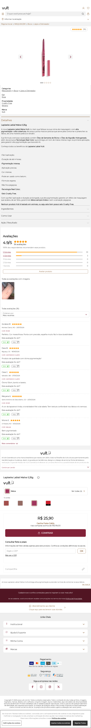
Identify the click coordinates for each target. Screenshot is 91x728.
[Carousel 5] (50, 82)
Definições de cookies (11, 723)
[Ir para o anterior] (20, 57)
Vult (3, 112)
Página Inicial (7, 24)
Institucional (16, 624)
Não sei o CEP (11, 555)
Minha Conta (16, 641)
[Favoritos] (88, 8)
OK (81, 551)
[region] (45, 719)
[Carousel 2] (44, 82)
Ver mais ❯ (86, 584)
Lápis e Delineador (41, 24)
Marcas (13, 649)
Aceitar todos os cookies (60, 723)
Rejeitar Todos (80, 723)
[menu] (2, 13)
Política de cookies (59, 718)
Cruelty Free (7, 103)
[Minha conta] (83, 8)
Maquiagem (20, 24)
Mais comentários (8, 443)
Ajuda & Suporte (18, 633)
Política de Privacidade (74, 599)
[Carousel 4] (48, 82)
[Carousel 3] (46, 82)
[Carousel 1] (41, 82)
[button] (45, 533)
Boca (30, 24)
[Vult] (5, 8)
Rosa (4, 97)
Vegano (5, 106)
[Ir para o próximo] (70, 57)
